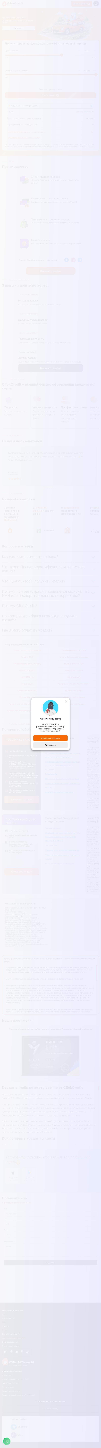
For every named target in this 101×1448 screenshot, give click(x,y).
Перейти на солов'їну (50, 738)
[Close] (66, 701)
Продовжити (50, 745)
